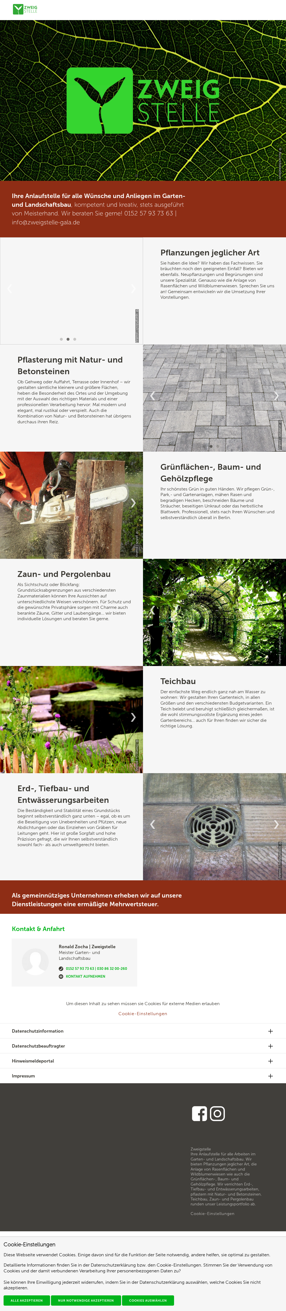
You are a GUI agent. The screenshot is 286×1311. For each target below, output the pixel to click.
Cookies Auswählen (148, 1301)
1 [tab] (137, 176)
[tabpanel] (143, 100)
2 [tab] (68, 340)
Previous (9, 288)
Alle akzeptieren (27, 1301)
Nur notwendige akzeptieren (86, 1301)
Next (133, 288)
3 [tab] (75, 340)
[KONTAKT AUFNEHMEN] (61, 977)
